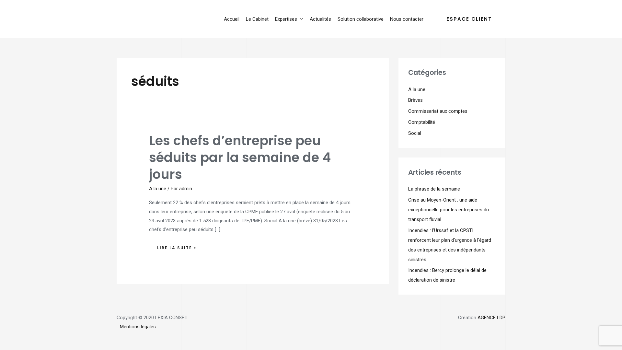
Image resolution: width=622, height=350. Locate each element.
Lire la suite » (176, 246)
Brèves (415, 100)
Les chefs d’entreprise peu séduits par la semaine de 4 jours (240, 157)
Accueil (231, 19)
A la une (157, 189)
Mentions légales (138, 327)
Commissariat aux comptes (437, 111)
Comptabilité (421, 122)
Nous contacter (406, 19)
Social (414, 133)
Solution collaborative (361, 19)
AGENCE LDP (491, 318)
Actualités (320, 19)
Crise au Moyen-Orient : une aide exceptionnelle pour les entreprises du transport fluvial (448, 209)
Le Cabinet (257, 19)
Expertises (286, 19)
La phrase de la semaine (434, 189)
